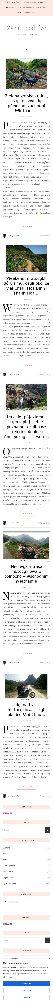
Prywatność (30, 13)
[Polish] (8, 813)
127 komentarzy (43, 523)
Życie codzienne (29, 2)
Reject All (26, 997)
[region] (26, 981)
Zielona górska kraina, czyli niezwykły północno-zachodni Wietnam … (26, 103)
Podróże (41, 2)
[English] (4, 813)
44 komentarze (44, 235)
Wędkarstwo (28, 8)
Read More (26, 226)
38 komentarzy (44, 374)
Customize (26, 990)
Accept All (26, 983)
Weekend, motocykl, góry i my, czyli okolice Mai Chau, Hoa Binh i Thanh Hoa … (26, 285)
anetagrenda (13, 235)
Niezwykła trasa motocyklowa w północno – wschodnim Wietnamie (26, 574)
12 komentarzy (44, 796)
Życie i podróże (26, 28)
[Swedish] (11, 813)
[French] (6, 813)
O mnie (20, 13)
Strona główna (14, 2)
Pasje (18, 8)
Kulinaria (10, 8)
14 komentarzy (44, 662)
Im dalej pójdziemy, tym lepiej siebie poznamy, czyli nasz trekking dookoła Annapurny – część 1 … (26, 427)
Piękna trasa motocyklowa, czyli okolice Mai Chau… (26, 710)
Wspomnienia (41, 8)
